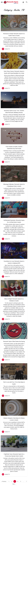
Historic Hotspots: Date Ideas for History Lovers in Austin (14, 419)
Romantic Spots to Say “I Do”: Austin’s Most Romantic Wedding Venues (14, 111)
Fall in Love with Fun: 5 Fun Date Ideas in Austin (14, 383)
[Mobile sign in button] (23, 2)
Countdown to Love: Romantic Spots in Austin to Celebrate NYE (14, 262)
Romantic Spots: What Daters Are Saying (14, 341)
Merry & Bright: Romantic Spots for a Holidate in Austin (14, 300)
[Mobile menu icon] (2, 2)
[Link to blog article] (14, 23)
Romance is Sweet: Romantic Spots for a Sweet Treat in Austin (14, 34)
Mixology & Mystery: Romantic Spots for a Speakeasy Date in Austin (14, 185)
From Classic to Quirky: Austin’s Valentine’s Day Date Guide (14, 147)
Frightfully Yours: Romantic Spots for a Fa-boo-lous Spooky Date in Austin (14, 455)
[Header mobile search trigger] (27, 2)
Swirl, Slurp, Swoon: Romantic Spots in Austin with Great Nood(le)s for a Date (14, 72)
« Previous (3, 481)
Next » (14, 484)
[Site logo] (11, 2)
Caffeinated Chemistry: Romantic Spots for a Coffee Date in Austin (14, 221)
